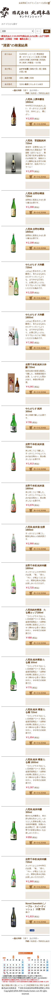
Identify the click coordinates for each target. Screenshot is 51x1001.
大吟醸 (43, 57)
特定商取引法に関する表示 (38, 985)
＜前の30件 (17, 90)
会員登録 (22, 3)
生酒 (37, 57)
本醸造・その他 (34, 63)
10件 (21, 78)
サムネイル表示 (36, 84)
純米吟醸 (34, 60)
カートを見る (42, 3)
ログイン (31, 3)
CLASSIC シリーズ (27, 54)
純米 (24, 63)
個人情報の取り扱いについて (14, 985)
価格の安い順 (35, 69)
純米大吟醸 (24, 60)
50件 (32, 78)
